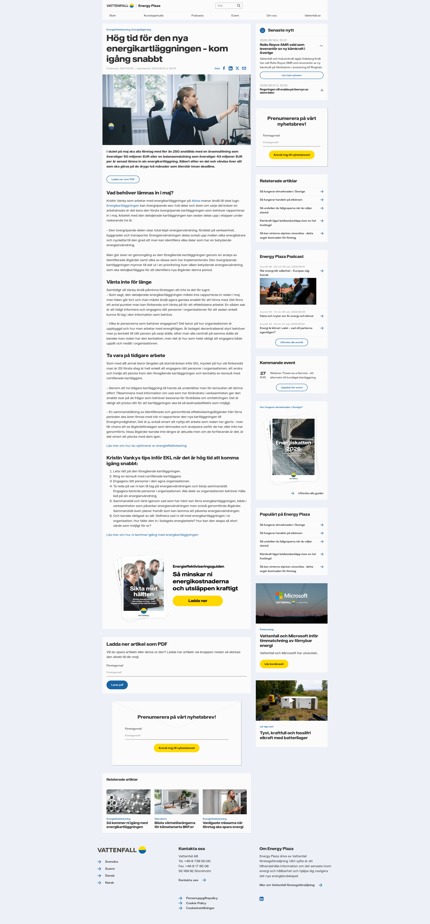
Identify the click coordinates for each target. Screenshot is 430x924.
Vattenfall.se (313, 15)
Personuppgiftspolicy (202, 898)
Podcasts (197, 15)
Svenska (111, 862)
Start (112, 15)
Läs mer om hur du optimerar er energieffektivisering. (146, 446)
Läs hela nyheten (292, 75)
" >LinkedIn (262, 899)
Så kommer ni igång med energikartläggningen (127, 825)
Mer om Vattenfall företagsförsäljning (287, 885)
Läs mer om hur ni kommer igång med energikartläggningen (152, 535)
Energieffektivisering (118, 29)
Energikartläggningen (122, 206)
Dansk (110, 875)
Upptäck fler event (292, 387)
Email (244, 68)
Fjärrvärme (161, 818)
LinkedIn (231, 68)
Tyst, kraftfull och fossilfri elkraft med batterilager (285, 735)
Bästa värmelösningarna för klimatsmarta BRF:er (175, 825)
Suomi (110, 869)
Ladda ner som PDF (123, 179)
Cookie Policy (196, 903)
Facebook (224, 68)
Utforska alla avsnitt (291, 342)
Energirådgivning (141, 29)
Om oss (272, 15)
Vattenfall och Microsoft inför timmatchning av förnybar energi (289, 640)
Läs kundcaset (274, 664)
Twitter (237, 68)
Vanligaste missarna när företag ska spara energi (223, 825)
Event (235, 15)
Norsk (109, 883)
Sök (238, 6)
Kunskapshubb (153, 15)
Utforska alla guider (311, 493)
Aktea (196, 201)
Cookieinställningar (200, 908)
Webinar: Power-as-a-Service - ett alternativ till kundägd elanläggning (288, 375)
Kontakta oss (188, 880)
